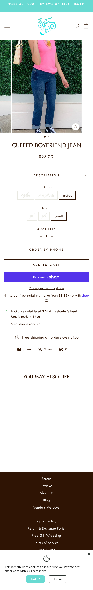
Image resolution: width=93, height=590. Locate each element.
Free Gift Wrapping (46, 535)
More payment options (46, 288)
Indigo (67, 195)
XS (44, 216)
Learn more (38, 571)
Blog (46, 500)
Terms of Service (46, 543)
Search (46, 478)
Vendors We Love (46, 507)
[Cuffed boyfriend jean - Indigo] (25, 457)
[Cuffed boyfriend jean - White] (15, 457)
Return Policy (46, 521)
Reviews (47, 485)
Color (46, 187)
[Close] (89, 554)
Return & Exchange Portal (46, 528)
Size (46, 208)
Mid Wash (46, 195)
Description (46, 175)
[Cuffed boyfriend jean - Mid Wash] (20, 457)
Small (58, 216)
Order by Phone (46, 250)
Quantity (46, 229)
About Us (46, 493)
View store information (25, 324)
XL (32, 216)
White (25, 195)
